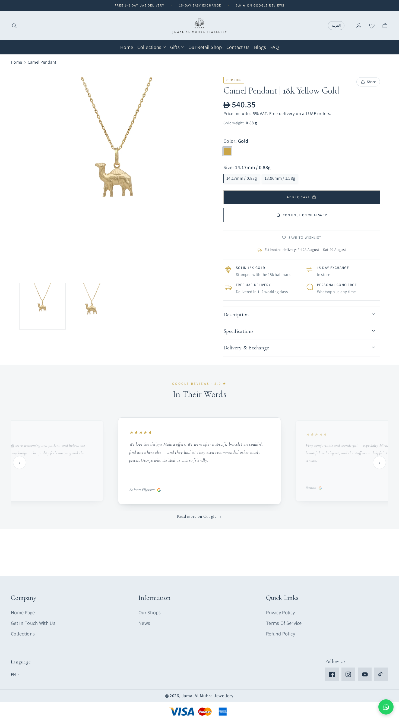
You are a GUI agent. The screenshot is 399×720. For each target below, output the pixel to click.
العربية (336, 25)
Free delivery (282, 113)
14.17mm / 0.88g (241, 178)
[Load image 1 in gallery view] (42, 306)
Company (23, 598)
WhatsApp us (328, 291)
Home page (23, 612)
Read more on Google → (199, 516)
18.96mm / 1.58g (280, 178)
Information (154, 598)
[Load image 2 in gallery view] (92, 306)
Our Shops (149, 612)
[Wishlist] (372, 25)
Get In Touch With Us (33, 623)
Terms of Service (284, 623)
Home (16, 62)
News (144, 623)
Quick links (282, 598)
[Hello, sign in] (358, 25)
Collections (23, 633)
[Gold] (227, 151)
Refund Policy (280, 633)
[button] (14, 25)
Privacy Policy (280, 612)
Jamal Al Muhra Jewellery (208, 696)
